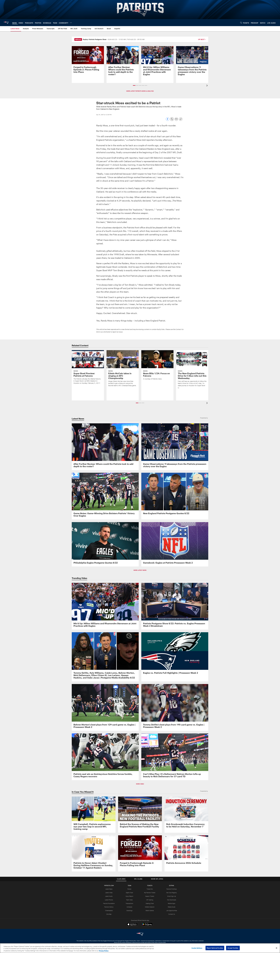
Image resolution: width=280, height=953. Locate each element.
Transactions (129, 903)
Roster (129, 889)
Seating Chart (150, 903)
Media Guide (171, 907)
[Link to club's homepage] (6, 22)
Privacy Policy (103, 951)
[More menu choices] (71, 23)
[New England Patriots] (140, 934)
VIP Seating (149, 900)
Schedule (129, 907)
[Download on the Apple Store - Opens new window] (132, 924)
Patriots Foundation (109, 903)
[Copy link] (180, 119)
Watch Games (150, 910)
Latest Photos (109, 900)
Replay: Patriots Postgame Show (94, 39)
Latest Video (109, 892)
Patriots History (108, 907)
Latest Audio (109, 896)
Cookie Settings (197, 948)
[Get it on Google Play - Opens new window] (147, 925)
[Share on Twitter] (172, 120)
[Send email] (176, 120)
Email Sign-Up (171, 896)
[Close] (276, 948)
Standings (129, 910)
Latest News (108, 889)
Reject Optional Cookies (215, 948)
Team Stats (129, 900)
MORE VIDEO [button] (140, 784)
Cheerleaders (109, 910)
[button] (134, 85)
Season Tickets (149, 896)
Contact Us (171, 914)
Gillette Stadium (149, 907)
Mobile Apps (171, 903)
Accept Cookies (233, 948)
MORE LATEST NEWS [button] (140, 570)
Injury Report (129, 896)
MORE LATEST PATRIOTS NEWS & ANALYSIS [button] (140, 91)
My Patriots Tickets (149, 892)
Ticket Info (150, 889)
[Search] (241, 22)
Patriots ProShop (171, 889)
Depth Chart (129, 892)
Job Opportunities (171, 910)
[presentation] (207, 86)
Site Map (108, 914)
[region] (140, 948)
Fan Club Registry (171, 892)
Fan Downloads (171, 900)
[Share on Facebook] (167, 120)
